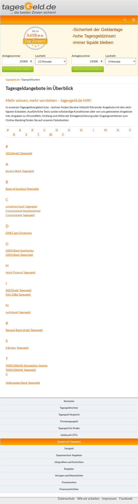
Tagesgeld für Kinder (69, 428)
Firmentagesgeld (69, 421)
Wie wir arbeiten (88, 498)
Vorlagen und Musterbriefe (69, 475)
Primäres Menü (133, 19)
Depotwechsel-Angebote (69, 455)
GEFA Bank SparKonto (20, 250)
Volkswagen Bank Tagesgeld (23, 382)
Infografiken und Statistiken (69, 462)
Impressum (109, 498)
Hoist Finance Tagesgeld (20, 272)
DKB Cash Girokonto (19, 232)
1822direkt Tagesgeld (19, 153)
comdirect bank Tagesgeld (21, 206)
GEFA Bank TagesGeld (19, 254)
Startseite (69, 401)
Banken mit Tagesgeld (69, 441)
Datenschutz (66, 498)
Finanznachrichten (69, 489)
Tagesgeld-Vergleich (69, 414)
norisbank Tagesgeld (18, 312)
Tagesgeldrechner (69, 407)
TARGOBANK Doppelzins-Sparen (26, 365)
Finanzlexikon (69, 482)
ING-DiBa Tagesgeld (18, 294)
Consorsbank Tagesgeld (20, 215)
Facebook (125, 498)
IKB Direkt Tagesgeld (18, 290)
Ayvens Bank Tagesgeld (20, 171)
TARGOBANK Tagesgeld (21, 369)
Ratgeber (69, 468)
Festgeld (69, 448)
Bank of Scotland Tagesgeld (22, 188)
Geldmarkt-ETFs (69, 435)
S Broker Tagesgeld (17, 347)
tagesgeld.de (12, 79)
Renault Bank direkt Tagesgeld (24, 330)
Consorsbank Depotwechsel (23, 210)
